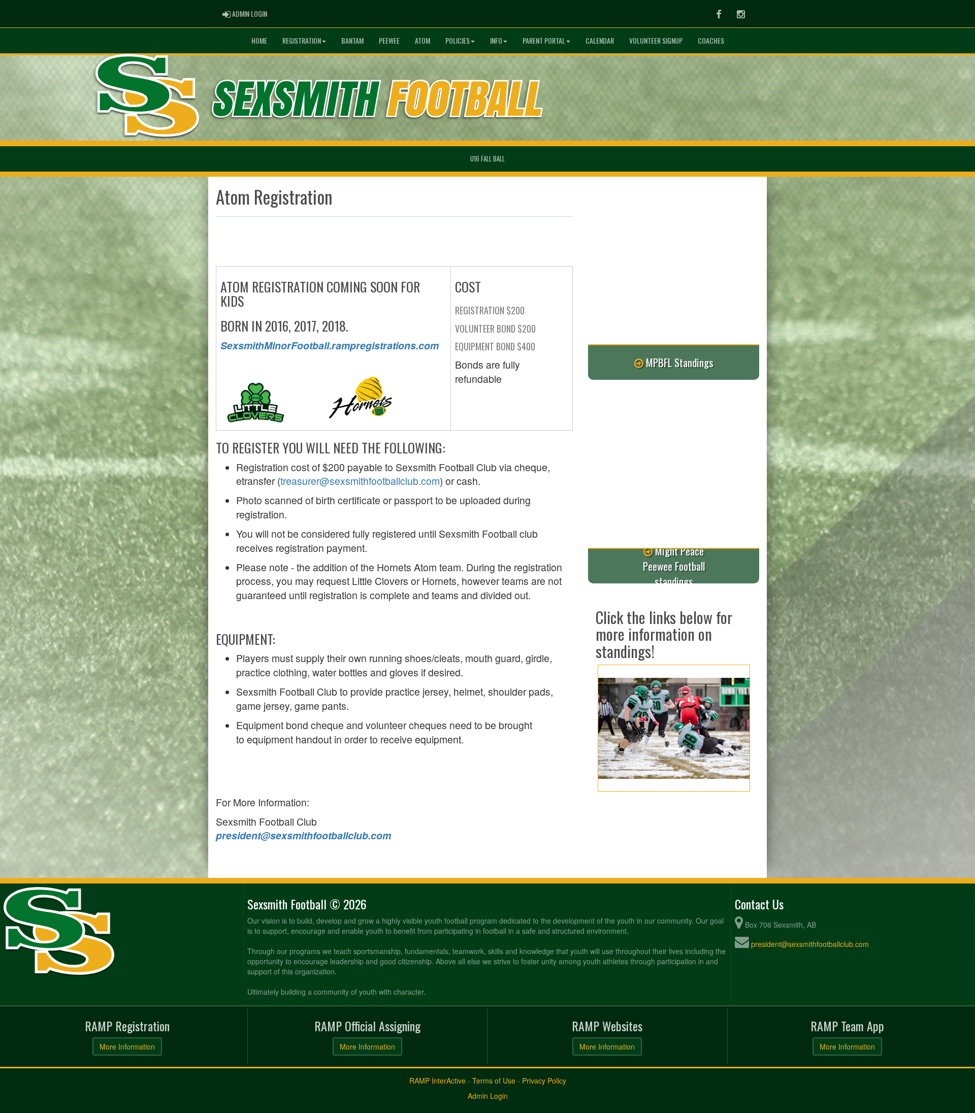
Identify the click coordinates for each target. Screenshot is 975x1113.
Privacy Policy (544, 1080)
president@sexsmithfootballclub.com (303, 835)
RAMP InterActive (437, 1080)
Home (259, 40)
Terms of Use (493, 1080)
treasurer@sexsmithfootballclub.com (360, 481)
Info (496, 40)
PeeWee (389, 40)
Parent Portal (544, 40)
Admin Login (488, 1096)
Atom (422, 40)
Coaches (711, 40)
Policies (457, 40)
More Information (127, 1046)
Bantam (352, 40)
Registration (301, 40)
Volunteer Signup (655, 40)
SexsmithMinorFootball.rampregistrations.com (329, 345)
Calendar (600, 40)
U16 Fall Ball (487, 158)
